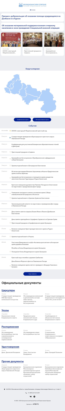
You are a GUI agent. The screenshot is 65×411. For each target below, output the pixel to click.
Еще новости (32, 274)
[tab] (32, 126)
